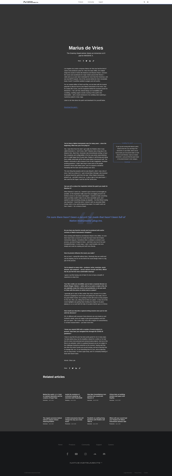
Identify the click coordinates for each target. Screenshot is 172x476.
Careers (111, 445)
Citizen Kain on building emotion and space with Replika (117, 396)
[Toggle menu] (148, 2)
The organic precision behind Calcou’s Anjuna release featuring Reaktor (52, 419)
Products (80, 2)
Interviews (45, 400)
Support (101, 2)
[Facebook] (69, 454)
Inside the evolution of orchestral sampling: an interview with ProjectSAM (73, 396)
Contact (146, 472)
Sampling (67, 400)
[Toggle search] (144, 2)
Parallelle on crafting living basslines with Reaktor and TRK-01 (96, 419)
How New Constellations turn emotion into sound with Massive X (96, 396)
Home (60, 445)
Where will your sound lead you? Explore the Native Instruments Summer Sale (118, 419)
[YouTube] (76, 454)
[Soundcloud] (95, 454)
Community (91, 2)
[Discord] (102, 454)
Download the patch (70, 107)
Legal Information (128, 472)
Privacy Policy (138, 472)
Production (67, 423)
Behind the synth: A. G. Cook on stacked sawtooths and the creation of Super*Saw (52, 396)
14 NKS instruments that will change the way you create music (74, 419)
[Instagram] (85, 454)
